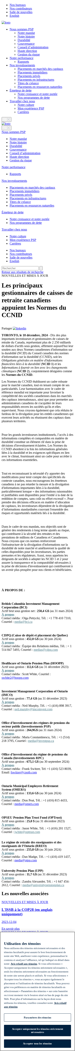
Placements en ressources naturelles (40, 87)
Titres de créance (28, 83)
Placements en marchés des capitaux (40, 69)
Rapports (23, 61)
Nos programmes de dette (34, 97)
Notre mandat (26, 33)
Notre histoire (26, 36)
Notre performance (21, 58)
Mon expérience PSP (31, 108)
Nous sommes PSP (22, 29)
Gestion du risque (29, 54)
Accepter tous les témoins (37, 1043)
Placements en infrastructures (36, 79)
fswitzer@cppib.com (24, 772)
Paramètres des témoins (37, 1017)
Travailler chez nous (22, 101)
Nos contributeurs (21, 8)
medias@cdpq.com (46, 649)
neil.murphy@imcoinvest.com (33, 709)
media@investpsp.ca (41, 740)
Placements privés (29, 76)
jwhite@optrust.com (27, 832)
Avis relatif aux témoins (24, 963)
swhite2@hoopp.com (15, 677)
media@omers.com (26, 804)
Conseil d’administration (33, 47)
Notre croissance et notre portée (37, 94)
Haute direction (27, 51)
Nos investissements (22, 65)
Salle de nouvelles (21, 12)
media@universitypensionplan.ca (43, 885)
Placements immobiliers (32, 72)
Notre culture (26, 104)
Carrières (23, 112)
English (14, 15)
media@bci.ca (23, 621)
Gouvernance (26, 43)
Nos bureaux (18, 5)
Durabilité (24, 40)
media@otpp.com (25, 860)
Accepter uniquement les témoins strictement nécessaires (37, 1030)
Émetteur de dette (21, 90)
